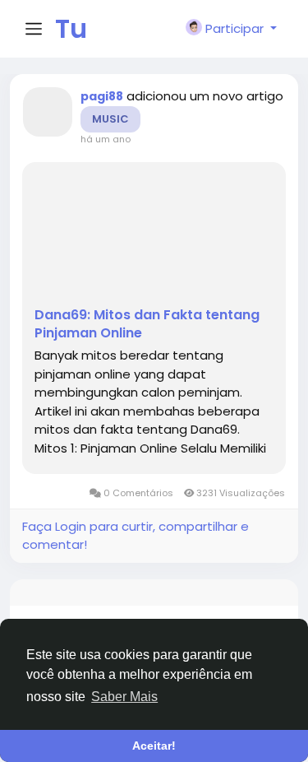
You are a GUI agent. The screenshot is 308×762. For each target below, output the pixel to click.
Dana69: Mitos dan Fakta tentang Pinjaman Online (147, 324)
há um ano (105, 139)
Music (110, 119)
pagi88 (101, 96)
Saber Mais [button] (124, 697)
